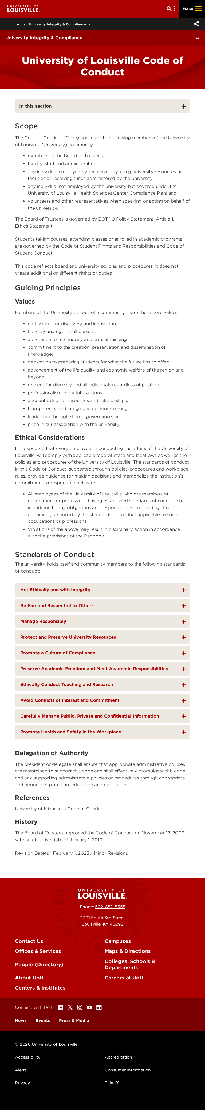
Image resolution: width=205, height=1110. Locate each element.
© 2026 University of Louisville (46, 1044)
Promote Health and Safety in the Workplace (70, 731)
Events (43, 1020)
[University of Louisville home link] (23, 8)
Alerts (21, 1070)
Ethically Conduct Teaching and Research (66, 684)
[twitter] (70, 1007)
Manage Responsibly (43, 621)
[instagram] (79, 1007)
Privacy (22, 1083)
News (20, 1020)
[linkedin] (99, 1007)
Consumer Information (128, 1070)
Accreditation (118, 1057)
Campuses (118, 941)
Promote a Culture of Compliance (57, 653)
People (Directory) (39, 964)
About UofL (30, 977)
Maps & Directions (128, 951)
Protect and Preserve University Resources (68, 637)
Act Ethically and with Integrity (55, 589)
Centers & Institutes (40, 988)
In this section (35, 106)
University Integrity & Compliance (57, 24)
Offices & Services (38, 951)
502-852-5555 (110, 906)
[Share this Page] (195, 23)
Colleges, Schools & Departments (130, 965)
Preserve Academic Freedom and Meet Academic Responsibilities (94, 668)
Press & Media (74, 1020)
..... (13, 23)
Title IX (112, 1083)
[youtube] (89, 1007)
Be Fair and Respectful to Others (56, 605)
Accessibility (27, 1057)
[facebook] (60, 1007)
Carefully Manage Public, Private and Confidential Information (89, 716)
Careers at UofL (125, 977)
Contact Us (29, 941)
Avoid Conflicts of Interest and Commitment (69, 700)
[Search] (171, 9)
